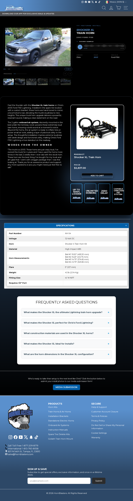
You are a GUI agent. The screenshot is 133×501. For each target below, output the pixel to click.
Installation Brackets (58, 416)
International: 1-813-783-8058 (23, 448)
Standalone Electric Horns (61, 420)
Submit (98, 481)
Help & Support (99, 407)
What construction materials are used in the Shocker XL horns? (66, 333)
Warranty (95, 437)
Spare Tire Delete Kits (59, 434)
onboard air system (28, 122)
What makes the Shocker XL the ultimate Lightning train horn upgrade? (66, 312)
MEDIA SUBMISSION (66, 387)
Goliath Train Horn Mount (60, 439)
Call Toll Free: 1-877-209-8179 (23, 445)
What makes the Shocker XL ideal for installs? (66, 343)
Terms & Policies (99, 416)
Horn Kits (52, 407)
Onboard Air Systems (58, 425)
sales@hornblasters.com (20, 454)
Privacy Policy (98, 420)
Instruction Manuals (58, 430)
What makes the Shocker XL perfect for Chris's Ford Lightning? (66, 322)
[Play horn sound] (80, 47)
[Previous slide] (65, 74)
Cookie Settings (99, 433)
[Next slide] (70, 74)
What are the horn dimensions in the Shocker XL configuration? (66, 354)
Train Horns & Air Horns (59, 411)
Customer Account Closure (104, 411)
